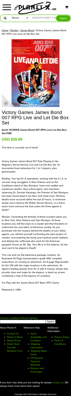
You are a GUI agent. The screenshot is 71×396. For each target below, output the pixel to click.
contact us (57, 382)
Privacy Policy (61, 337)
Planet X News (15, 337)
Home (5, 30)
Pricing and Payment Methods (37, 361)
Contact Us (6, 318)
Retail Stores (14, 340)
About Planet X (22, 318)
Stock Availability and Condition (39, 337)
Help (34, 318)
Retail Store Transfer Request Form (15, 347)
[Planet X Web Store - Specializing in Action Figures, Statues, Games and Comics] (36, 7)
